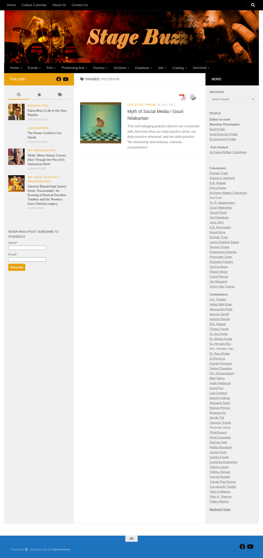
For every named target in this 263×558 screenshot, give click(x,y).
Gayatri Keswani (221, 363)
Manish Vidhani (220, 398)
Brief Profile (217, 129)
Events (33, 68)
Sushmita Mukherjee (223, 462)
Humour (99, 68)
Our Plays (51, 177)
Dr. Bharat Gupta (221, 339)
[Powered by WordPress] (26, 549)
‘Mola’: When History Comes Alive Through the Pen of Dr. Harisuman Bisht (47, 160)
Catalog (178, 68)
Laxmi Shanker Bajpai (224, 242)
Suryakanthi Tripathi (223, 486)
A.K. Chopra (218, 299)
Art (30, 150)
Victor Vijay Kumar (222, 286)
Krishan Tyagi (219, 173)
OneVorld (199, 68)
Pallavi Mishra (219, 501)
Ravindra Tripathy (221, 261)
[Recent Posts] (18, 95)
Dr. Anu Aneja (219, 334)
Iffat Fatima (217, 378)
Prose (151, 104)
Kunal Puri (216, 388)
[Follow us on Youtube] (65, 79)
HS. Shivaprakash (222, 373)
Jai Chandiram (219, 217)
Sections (120, 68)
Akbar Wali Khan (221, 304)
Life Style (135, 104)
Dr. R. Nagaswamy (222, 202)
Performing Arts (73, 68)
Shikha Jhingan (220, 472)
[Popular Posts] (39, 95)
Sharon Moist (218, 271)
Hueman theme (61, 549)
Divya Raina (218, 188)
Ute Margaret (218, 281)
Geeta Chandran (221, 368)
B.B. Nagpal (218, 183)
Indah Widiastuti (220, 383)
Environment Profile (223, 139)
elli (227, 314)
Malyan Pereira (220, 408)
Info (161, 68)
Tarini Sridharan (220, 491)
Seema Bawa (219, 266)
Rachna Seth (218, 442)
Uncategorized (38, 128)
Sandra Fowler (219, 457)
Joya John (217, 222)
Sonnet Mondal (220, 477)
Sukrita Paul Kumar (223, 481)
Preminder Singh (221, 257)
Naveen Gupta (219, 247)
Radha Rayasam (221, 447)
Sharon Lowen (219, 467)
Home (11, 5)
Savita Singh (218, 452)
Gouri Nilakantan (221, 207)
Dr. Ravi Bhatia (220, 353)
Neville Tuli (217, 417)
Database (142, 68)
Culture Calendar (34, 5)
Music (38, 177)
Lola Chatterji (218, 393)
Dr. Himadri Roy (220, 343)
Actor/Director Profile (224, 134)
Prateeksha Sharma (223, 252)
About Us (59, 5)
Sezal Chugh (218, 212)
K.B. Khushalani (220, 227)
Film (50, 68)
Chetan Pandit (219, 329)
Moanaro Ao (218, 412)
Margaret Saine (220, 403)
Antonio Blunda (220, 319)
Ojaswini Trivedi (220, 422)
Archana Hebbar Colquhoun (228, 152)
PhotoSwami (218, 432)
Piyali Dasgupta (220, 437)
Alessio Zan (217, 314)
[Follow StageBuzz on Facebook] (58, 79)
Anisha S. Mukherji (222, 178)
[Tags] (59, 95)
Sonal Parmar (219, 276)
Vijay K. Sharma (220, 496)
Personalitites (38, 105)
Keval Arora (217, 232)
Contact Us (80, 5)
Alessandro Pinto (221, 309)
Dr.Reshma (217, 358)
